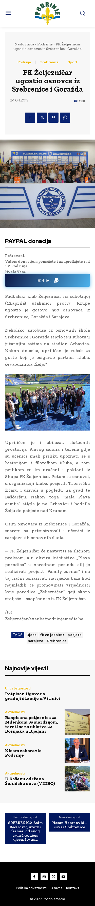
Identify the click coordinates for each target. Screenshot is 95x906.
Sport (73, 62)
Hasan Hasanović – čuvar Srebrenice (69, 825)
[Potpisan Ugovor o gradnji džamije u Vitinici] (77, 693)
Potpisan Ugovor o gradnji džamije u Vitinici (32, 696)
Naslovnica (24, 44)
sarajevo (35, 641)
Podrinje (44, 44)
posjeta (75, 635)
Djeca (32, 635)
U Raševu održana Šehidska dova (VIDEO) (30, 781)
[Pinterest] (53, 118)
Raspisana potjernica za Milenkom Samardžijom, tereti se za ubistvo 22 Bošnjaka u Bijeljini (31, 724)
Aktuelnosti (15, 712)
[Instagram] (44, 876)
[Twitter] (42, 118)
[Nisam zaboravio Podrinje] (77, 750)
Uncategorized (18, 688)
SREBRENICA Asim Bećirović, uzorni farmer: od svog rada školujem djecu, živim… (25, 831)
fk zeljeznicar (52, 635)
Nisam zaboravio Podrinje (23, 753)
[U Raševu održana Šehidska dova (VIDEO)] (77, 778)
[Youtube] (63, 876)
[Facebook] (30, 118)
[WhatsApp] (65, 118)
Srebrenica (49, 62)
